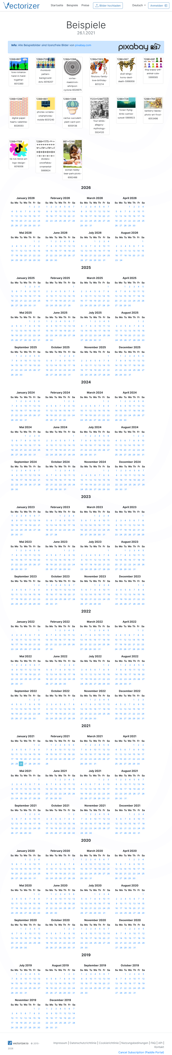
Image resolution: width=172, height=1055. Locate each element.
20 (21, 221)
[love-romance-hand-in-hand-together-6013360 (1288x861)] (19, 63)
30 (34, 225)
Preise (85, 5)
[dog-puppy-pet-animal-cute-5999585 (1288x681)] (153, 62)
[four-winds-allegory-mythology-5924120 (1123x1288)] (99, 108)
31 (39, 225)
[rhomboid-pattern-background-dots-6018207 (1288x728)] (45, 62)
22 (30, 221)
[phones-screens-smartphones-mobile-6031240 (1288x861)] (45, 103)
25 (12, 225)
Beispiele (72, 5)
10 (39, 211)
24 (39, 221)
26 (16, 225)
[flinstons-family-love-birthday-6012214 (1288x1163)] (99, 65)
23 (34, 221)
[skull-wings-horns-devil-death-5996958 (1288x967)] (126, 64)
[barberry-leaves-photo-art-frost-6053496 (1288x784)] (153, 102)
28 (25, 225)
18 (12, 221)
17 (39, 216)
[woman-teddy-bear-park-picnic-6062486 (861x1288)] (72, 153)
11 (12, 216)
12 (16, 216)
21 (25, 221)
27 (21, 225)
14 (25, 216)
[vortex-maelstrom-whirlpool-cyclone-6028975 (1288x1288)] (72, 66)
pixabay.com (83, 45)
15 (30, 216)
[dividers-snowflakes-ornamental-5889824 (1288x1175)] (45, 148)
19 (16, 221)
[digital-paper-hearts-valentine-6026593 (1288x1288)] (19, 106)
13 (21, 216)
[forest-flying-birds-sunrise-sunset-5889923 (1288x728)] (126, 102)
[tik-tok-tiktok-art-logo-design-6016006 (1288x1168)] (19, 148)
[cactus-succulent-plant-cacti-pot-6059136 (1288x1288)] (72, 106)
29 (30, 225)
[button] (139, 5)
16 (34, 216)
